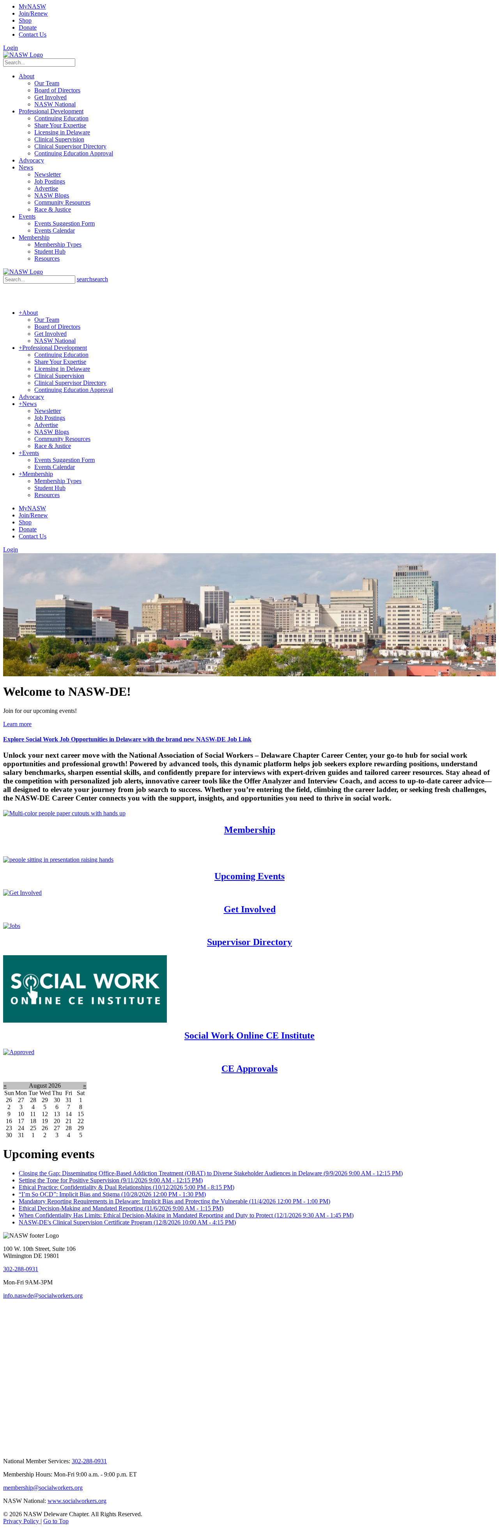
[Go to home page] (23, 54)
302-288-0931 (20, 1269)
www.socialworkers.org (77, 1500)
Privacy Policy (22, 1521)
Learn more (17, 724)
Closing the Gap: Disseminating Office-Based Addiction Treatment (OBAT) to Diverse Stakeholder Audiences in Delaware (211, 1173)
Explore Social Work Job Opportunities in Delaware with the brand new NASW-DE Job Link (127, 739)
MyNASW (32, 6)
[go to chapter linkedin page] (163, 1448)
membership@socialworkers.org (43, 1487)
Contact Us (32, 34)
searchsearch (92, 279)
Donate (28, 27)
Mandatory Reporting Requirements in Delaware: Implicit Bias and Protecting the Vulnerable (174, 1201)
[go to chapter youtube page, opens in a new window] (199, 1448)
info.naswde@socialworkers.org (43, 1295)
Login (10, 47)
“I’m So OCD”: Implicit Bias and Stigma (112, 1194)
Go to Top (56, 1521)
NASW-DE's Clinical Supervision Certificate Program (127, 1222)
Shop (25, 20)
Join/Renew (33, 13)
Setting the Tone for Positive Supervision (111, 1180)
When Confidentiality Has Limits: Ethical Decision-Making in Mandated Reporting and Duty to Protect (186, 1215)
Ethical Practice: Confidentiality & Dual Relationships (126, 1187)
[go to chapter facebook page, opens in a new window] (181, 1448)
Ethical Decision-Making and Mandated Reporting (121, 1208)
